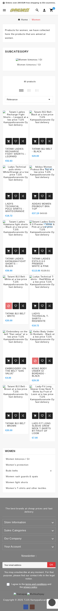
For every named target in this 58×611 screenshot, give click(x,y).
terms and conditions (36, 584)
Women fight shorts (17, 482)
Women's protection (17, 464)
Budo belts (12, 470)
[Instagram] (32, 607)
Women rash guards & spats (22, 476)
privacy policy (30, 587)
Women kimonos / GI (29, 64)
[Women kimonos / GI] (29, 59)
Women (10, 451)
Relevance (29, 99)
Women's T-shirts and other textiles (26, 488)
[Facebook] (25, 607)
